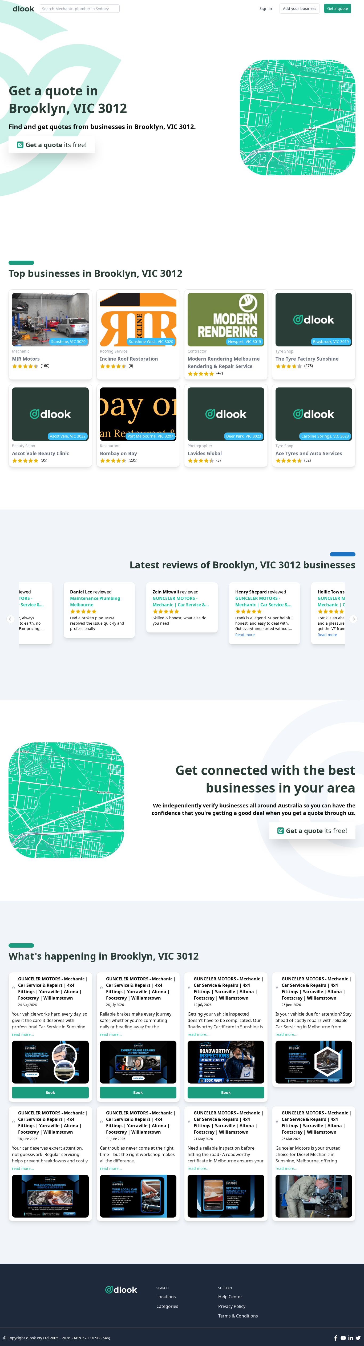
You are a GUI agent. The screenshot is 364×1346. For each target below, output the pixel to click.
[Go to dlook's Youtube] (343, 1338)
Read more (245, 634)
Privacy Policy (231, 1306)
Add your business (299, 8)
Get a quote (337, 8)
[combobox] (80, 8)
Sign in (266, 8)
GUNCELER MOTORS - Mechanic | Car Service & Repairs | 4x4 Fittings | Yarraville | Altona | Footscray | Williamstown (180, 601)
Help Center (230, 1297)
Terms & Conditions (238, 1316)
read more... (23, 1034)
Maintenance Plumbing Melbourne (95, 601)
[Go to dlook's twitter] (358, 1338)
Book (50, 1092)
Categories (167, 1306)
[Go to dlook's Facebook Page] (335, 1338)
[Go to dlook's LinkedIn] (350, 1338)
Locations (166, 1297)
